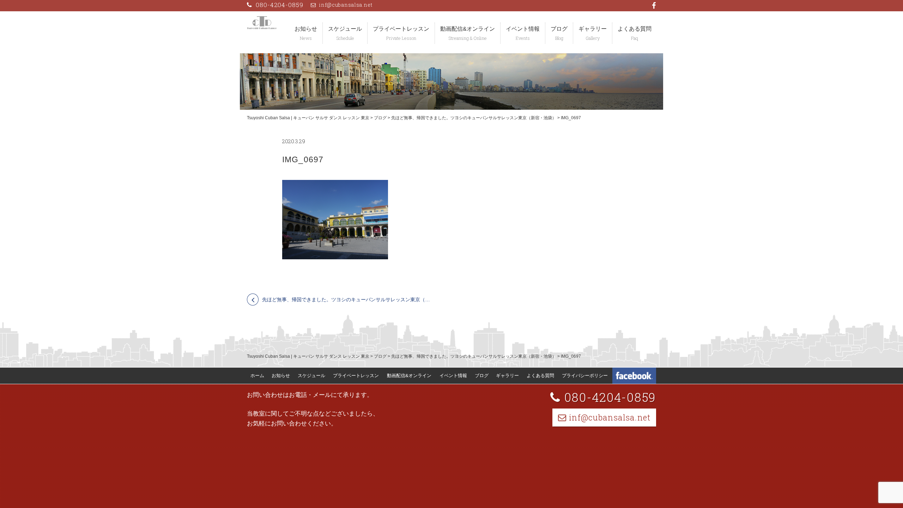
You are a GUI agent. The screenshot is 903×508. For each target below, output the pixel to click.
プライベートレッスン (401, 29)
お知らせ (306, 29)
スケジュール (345, 29)
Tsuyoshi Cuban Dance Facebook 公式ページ (634, 376)
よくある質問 (635, 29)
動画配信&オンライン (467, 29)
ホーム (257, 375)
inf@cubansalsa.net (346, 4)
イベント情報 (523, 29)
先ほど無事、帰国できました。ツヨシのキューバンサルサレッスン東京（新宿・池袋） (473, 118)
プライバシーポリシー (585, 375)
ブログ (559, 29)
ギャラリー (592, 29)
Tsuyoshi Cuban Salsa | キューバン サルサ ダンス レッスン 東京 (308, 118)
